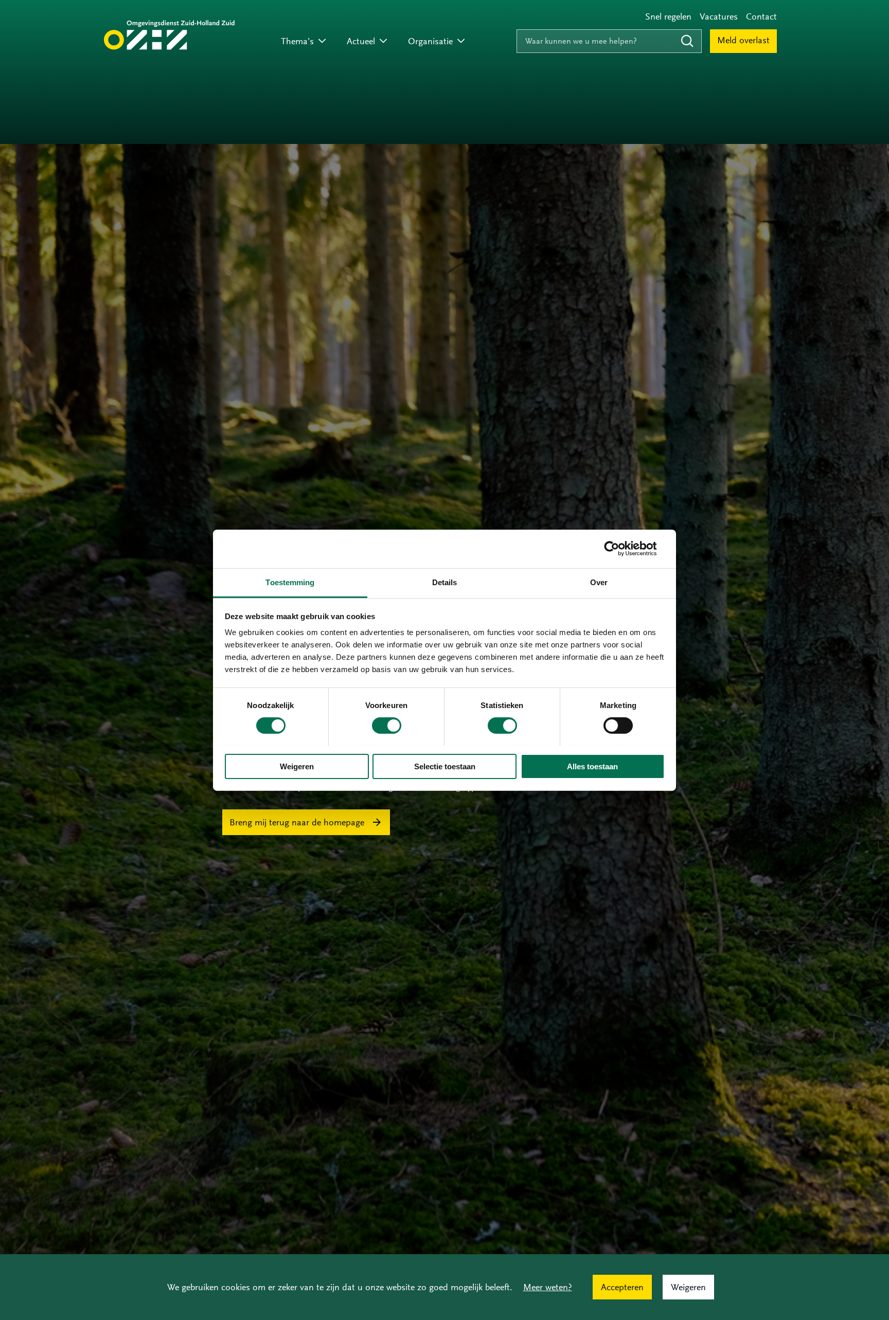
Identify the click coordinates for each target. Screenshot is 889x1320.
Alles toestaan (592, 766)
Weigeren (297, 766)
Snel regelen (668, 16)
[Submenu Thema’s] (322, 41)
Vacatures (719, 16)
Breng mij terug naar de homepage (296, 822)
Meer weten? (547, 1287)
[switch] (386, 725)
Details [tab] (444, 581)
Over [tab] (599, 581)
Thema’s (297, 41)
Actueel (361, 41)
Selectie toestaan (444, 766)
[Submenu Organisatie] (461, 41)
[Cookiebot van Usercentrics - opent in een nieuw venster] (620, 548)
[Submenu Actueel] (383, 41)
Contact (761, 16)
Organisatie (430, 41)
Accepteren (622, 1287)
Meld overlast (743, 40)
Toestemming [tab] (289, 581)
